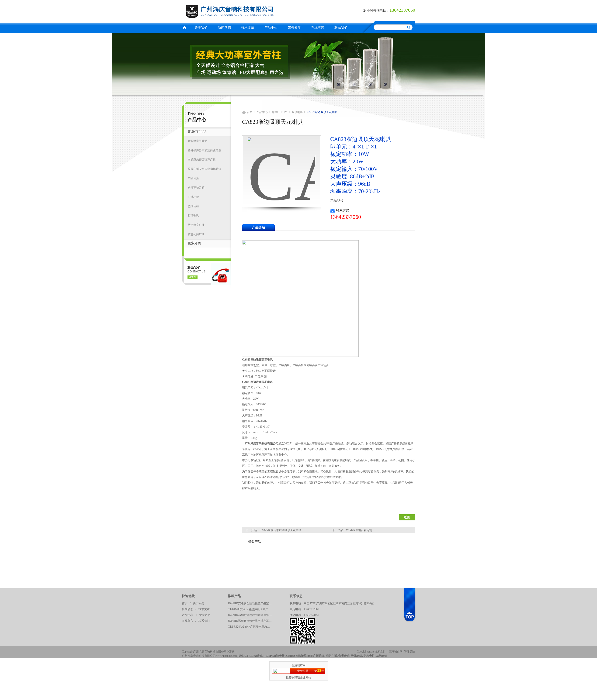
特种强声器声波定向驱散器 (204, 150)
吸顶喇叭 (193, 215)
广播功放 (193, 197)
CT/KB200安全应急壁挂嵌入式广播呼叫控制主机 (251, 609)
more (192, 277)
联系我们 (340, 27)
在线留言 (317, 27)
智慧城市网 (396, 651)
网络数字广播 (196, 225)
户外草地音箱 (196, 187)
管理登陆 (409, 651)
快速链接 (188, 596)
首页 (184, 27)
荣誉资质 (294, 27)
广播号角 (193, 178)
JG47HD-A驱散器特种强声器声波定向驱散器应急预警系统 (251, 615)
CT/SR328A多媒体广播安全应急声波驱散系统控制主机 (251, 626)
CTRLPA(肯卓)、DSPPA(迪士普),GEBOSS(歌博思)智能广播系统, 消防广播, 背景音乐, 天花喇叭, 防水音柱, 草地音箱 (316, 655)
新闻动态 (224, 27)
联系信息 (296, 596)
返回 (407, 517)
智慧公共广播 (196, 234)
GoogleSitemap (365, 651)
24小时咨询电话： (376, 10)
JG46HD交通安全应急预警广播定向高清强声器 (251, 603)
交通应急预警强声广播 (202, 159)
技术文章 (247, 27)
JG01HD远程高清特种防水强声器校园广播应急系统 (251, 620)
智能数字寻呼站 (197, 141)
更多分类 (194, 243)
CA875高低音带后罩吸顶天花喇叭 (280, 530)
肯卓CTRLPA (197, 132)
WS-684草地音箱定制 (359, 530)
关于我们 (201, 27)
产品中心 (271, 27)
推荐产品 (234, 596)
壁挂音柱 (193, 206)
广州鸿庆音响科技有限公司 (239, 10)
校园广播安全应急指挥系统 (204, 169)
